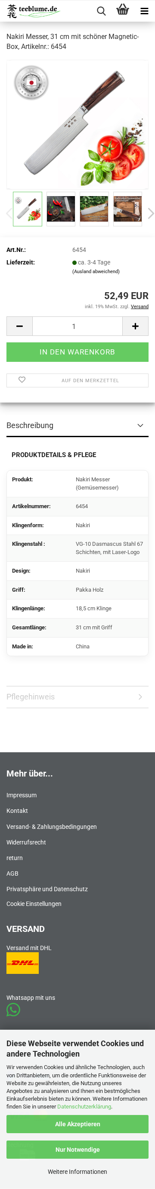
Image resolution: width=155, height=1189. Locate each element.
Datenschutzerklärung (84, 1106)
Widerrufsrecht (26, 842)
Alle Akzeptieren (77, 1124)
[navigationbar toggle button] (144, 11)
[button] (19, 326)
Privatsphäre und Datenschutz (47, 889)
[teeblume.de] (31, 11)
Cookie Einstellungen (34, 903)
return (14, 857)
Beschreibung (29, 425)
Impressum (21, 795)
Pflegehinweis (30, 696)
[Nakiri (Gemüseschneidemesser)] (77, 123)
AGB (12, 873)
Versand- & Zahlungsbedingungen (51, 826)
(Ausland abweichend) (96, 271)
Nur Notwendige (78, 1149)
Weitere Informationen (77, 1171)
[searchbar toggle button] (101, 11)
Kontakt (17, 810)
